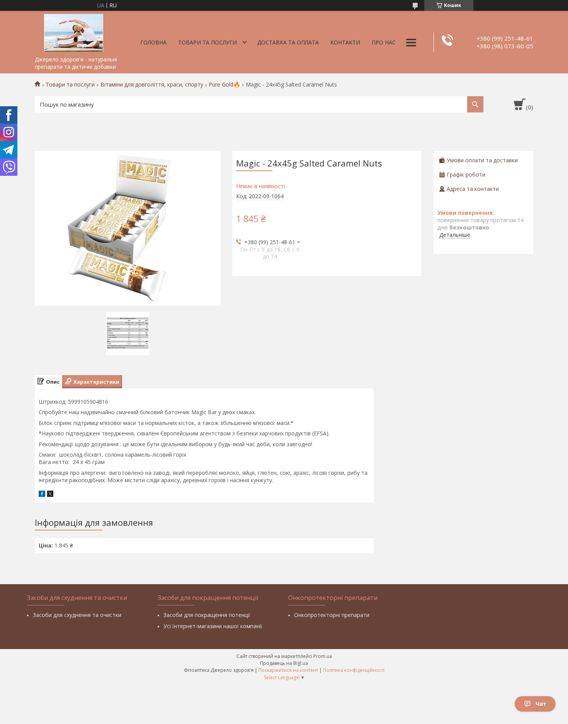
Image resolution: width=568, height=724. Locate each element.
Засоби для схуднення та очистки (77, 615)
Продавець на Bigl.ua (284, 663)
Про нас (384, 42)
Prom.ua (322, 656)
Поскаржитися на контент (288, 670)
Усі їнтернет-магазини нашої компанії (212, 626)
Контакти (345, 42)
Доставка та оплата (288, 42)
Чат (541, 703)
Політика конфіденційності (353, 670)
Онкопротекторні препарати (331, 615)
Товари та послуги (207, 42)
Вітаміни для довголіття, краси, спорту (151, 84)
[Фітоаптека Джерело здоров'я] (73, 32)
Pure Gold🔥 (224, 84)
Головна (153, 42)
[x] (50, 494)
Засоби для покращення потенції (206, 615)
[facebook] (42, 494)
